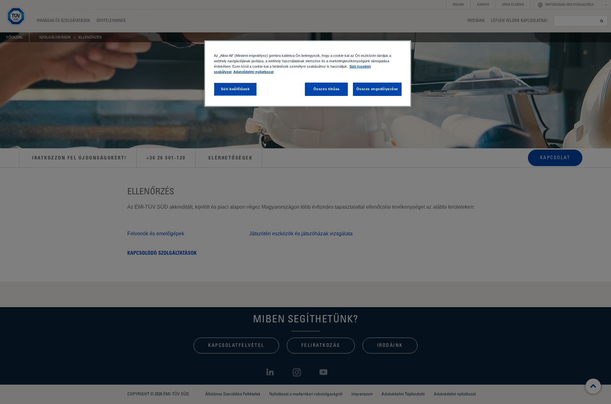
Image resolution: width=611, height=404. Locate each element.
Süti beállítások (235, 89)
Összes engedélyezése (377, 89)
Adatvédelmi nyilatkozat (253, 72)
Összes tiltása (326, 89)
